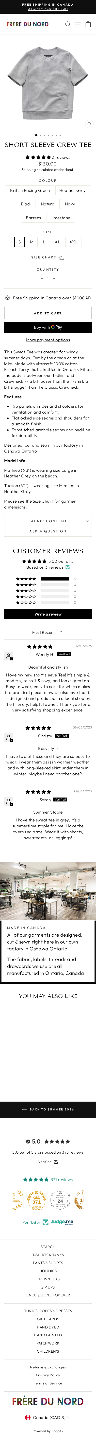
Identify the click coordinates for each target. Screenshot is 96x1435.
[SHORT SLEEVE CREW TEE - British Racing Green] (9, 1068)
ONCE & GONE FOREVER (48, 1295)
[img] (39, 646)
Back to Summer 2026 (51, 1109)
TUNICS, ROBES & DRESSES (48, 1310)
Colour (48, 180)
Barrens (33, 217)
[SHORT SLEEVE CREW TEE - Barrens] (18, 1072)
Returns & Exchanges (48, 1367)
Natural (48, 203)
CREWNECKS (48, 1279)
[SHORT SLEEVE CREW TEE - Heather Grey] (15, 1068)
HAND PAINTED (48, 1335)
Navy (70, 203)
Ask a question (47, 531)
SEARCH (48, 1246)
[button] (39, 157)
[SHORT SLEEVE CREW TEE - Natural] (26, 1068)
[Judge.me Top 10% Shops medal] (71, 1200)
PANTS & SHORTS (48, 1262)
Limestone (60, 217)
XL (57, 241)
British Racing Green (30, 190)
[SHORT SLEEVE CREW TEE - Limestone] (24, 1072)
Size (48, 232)
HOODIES (48, 1271)
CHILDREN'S (48, 1351)
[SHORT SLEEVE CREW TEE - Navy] (32, 1068)
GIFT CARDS (48, 1319)
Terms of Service (48, 1383)
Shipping (29, 169)
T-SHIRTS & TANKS (48, 1255)
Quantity (48, 269)
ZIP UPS (48, 1287)
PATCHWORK (48, 1343)
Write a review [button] (48, 614)
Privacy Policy (48, 1375)
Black (26, 203)
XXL (73, 241)
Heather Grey (72, 190)
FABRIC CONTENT (48, 521)
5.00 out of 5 (61, 561)
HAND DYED (48, 1327)
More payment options (48, 339)
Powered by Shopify (48, 1431)
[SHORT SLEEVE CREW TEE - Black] (21, 1068)
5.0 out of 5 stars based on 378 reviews (48, 1152)
